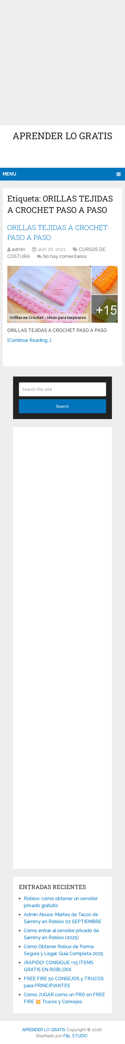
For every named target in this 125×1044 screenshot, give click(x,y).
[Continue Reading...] (29, 340)
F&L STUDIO (75, 1036)
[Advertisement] (62, 62)
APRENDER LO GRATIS (62, 135)
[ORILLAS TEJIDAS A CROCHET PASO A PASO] (62, 294)
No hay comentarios (65, 256)
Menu (9, 174)
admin (18, 249)
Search (62, 406)
